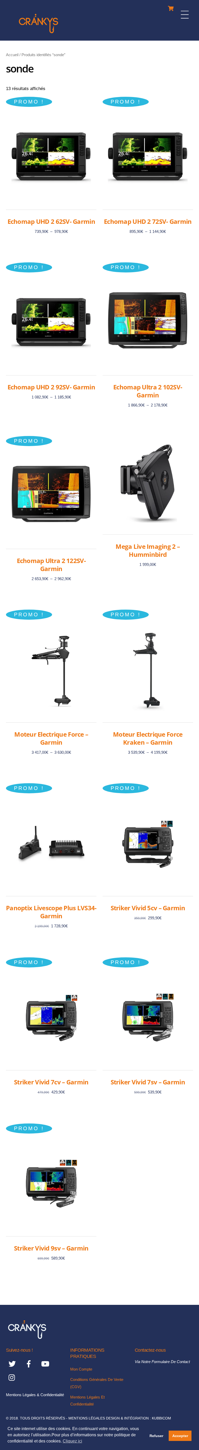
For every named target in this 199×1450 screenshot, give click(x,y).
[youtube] (46, 1364)
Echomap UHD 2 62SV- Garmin (51, 221)
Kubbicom (161, 1418)
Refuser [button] (156, 1436)
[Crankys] (38, 34)
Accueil (12, 55)
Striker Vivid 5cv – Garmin (148, 908)
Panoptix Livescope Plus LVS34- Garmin (51, 912)
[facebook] (30, 1364)
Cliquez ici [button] (72, 1441)
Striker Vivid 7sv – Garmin (148, 1082)
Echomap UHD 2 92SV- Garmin (51, 387)
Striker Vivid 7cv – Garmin (51, 1082)
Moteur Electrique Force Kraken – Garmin (147, 738)
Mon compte (81, 1369)
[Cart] (171, 7)
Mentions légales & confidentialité (35, 1395)
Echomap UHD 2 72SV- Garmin (147, 221)
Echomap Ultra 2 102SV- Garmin (147, 391)
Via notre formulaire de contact (162, 1361)
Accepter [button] (180, 1436)
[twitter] (13, 1364)
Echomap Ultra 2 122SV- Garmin (51, 565)
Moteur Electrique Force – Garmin (51, 738)
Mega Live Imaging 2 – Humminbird (148, 550)
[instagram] (13, 1377)
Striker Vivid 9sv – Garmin (51, 1248)
